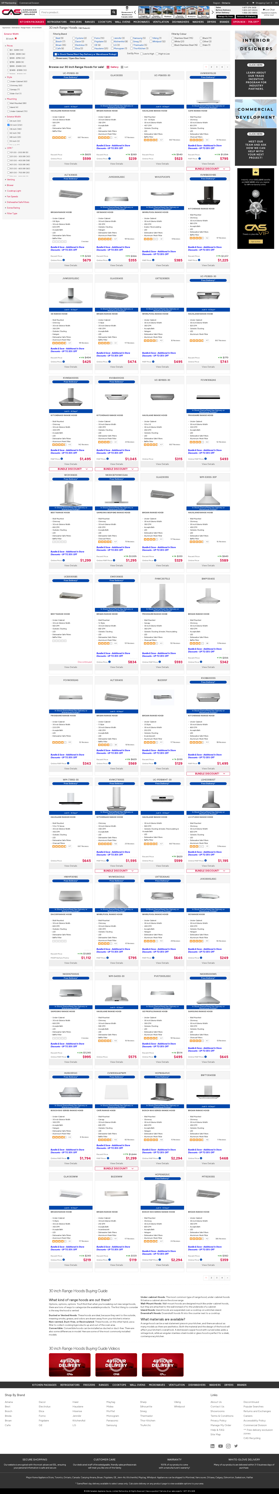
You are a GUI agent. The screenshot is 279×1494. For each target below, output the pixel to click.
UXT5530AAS (162, 876)
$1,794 (85, 1158)
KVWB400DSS (70, 378)
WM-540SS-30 (116, 976)
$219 (87, 1260)
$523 (178, 158)
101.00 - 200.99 (19, 152)
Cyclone (79, 38)
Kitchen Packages (32, 21)
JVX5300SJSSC (116, 177)
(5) (100, 41)
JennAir (117, 38)
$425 (87, 361)
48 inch (15, 137)
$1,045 (131, 459)
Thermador (138, 45)
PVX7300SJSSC (162, 976)
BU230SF (162, 680)
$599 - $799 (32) (17, 58)
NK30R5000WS (208, 974)
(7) (60, 41)
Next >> (228, 67)
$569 (132, 763)
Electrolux (79, 45)
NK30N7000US (71, 974)
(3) (79, 41)
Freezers (76, 21)
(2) (81, 38)
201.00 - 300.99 (20, 156)
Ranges (90, 21)
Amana (9, 1402)
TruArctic (145, 1425)
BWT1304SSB (208, 1075)
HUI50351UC (70, 1073)
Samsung (137, 38)
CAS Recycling (251, 1438)
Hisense (77, 1411)
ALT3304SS (116, 680)
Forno (97, 38)
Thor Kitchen (139, 48)
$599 (87, 158)
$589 (224, 560)
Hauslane (98, 48)
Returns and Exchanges (257, 1411)
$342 (224, 662)
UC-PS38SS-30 (208, 276)
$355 (133, 260)
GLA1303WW (71, 1176)
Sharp (143, 1402)
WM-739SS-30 (71, 779)
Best (58, 38)
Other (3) (207, 41)
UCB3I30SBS (70, 576)
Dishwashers (180, 21)
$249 (224, 957)
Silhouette (146, 1406)
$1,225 (223, 260)
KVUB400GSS (116, 378)
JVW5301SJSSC (70, 278)
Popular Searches (253, 1406)
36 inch (16, 129)
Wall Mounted (18, 103)
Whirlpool (156, 41)
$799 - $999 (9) (17, 62)
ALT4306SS (70, 175)
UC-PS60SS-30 (162, 75)
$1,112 (86, 957)
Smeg (136, 41)
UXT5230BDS (162, 278)
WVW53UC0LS (116, 876)
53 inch (15, 141)
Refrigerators (57, 21)
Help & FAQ (217, 1429)
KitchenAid (119, 41)
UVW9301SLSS (208, 73)
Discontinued (85, 662)
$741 (224, 361)
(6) (60, 48)
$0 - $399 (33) (16, 50)
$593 (178, 662)
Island (14, 107)
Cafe (58, 48)
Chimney (16, 85)
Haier (75, 1402)
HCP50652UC (162, 1174)
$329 (178, 560)
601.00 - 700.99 (20, 172)
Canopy (15, 89)
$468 (224, 1158)
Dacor (78, 41)
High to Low (164, 54)
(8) (121, 41)
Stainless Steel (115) (183, 38)
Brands (224, 21)
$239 (133, 158)
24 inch (15, 121)
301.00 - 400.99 (20, 160)
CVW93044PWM (116, 1073)
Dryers (211, 21)
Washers (198, 21)
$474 (132, 361)
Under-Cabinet (18, 81)
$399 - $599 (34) (17, 54)
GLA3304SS (116, 278)
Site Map (216, 1434)
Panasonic (112, 1420)
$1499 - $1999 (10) (18, 70)
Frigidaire (98, 41)
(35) (61, 45)
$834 (132, 662)
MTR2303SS (208, 1176)
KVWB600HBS (208, 175)
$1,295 (131, 560)
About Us (216, 1402)
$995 (87, 1057)
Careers (248, 1415)
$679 (87, 260)
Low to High (148, 54)
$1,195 (223, 860)
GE (95, 45)
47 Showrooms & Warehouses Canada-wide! (127, 13)
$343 (87, 763)
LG (115, 45)
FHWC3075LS (162, 578)
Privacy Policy (218, 1420)
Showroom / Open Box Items (70, 58)
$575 (132, 1057)
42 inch (15, 133)
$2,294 (176, 1158)
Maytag (110, 1402)
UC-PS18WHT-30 (162, 779)
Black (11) (207, 38)
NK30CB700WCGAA (116, 475)
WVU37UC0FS (162, 177)
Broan (59, 45)
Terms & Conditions (222, 1415)
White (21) (179, 41)
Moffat (110, 1411)
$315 (178, 459)
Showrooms (218, 1411)
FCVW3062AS (208, 380)
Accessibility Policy (254, 1420)
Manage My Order (225, 16)
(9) (59, 38)
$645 (86, 860)
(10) (99, 38)
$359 (224, 1260)
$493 (224, 459)
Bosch (59, 41)
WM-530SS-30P (208, 477)
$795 (224, 158)
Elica (77, 48)
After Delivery (222, 13)
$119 (133, 1260)
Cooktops (105, 21)
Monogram (119, 48)
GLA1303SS (116, 75)
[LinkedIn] (213, 1447)
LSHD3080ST (208, 779)
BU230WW (116, 1176)
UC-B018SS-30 (162, 380)
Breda (8, 1415)
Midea (109, 1406)
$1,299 (85, 560)
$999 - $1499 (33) (18, 66)
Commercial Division (255, 1425)
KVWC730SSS (116, 779)
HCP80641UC (162, 1073)
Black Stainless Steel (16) (186, 45)
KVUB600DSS (208, 678)
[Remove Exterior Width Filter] (16, 38)
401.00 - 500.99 (20, 164)
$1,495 (85, 459)
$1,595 (131, 860)
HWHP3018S (71, 876)
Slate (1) (206, 45)
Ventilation (161, 21)
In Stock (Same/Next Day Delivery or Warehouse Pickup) (86, 54)
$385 (178, 260)
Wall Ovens (122, 21)
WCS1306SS (70, 475)
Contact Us (217, 1406)
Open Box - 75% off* (246, 21)
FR (276, 3)
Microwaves (142, 21)
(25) (101, 48)
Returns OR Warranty (246, 16)
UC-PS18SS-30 (70, 73)
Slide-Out (15, 93)
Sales (218, 8)
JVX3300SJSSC (208, 879)
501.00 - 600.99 (20, 168)
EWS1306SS (116, 576)
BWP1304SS (208, 578)
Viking (155, 38)
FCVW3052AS (70, 680)
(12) (158, 41)
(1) (81, 45)
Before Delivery (223, 10)
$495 (178, 361)
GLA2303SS (162, 477)
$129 (178, 763)
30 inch (16, 125)
